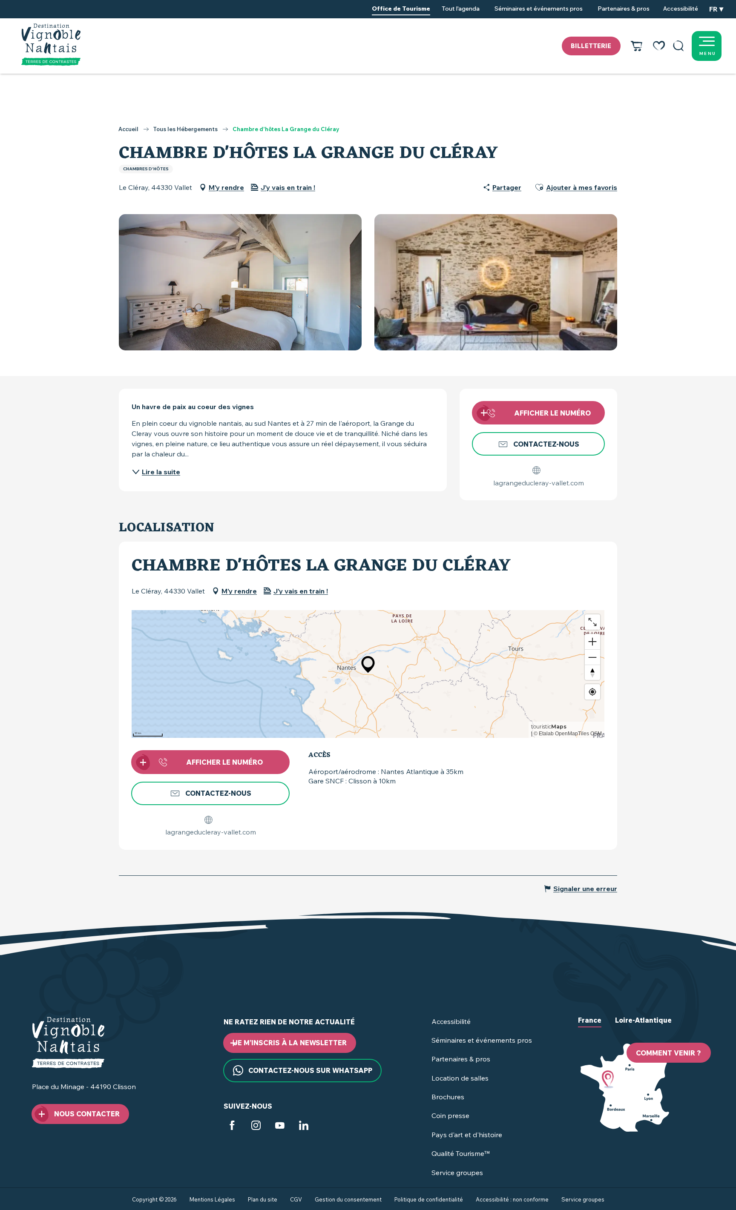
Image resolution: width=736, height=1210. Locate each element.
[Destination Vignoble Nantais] (50, 44)
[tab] (589, 1027)
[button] (678, 46)
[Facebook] (232, 1127)
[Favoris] (659, 46)
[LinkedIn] (303, 1127)
